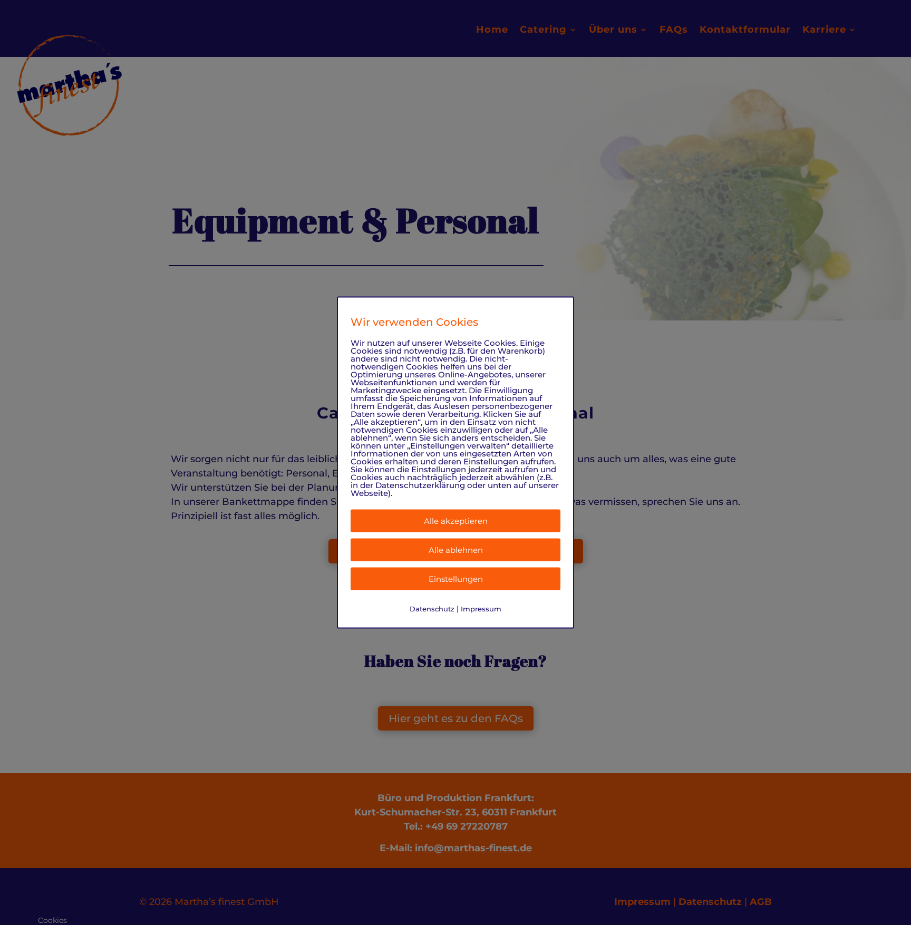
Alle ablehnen (456, 549)
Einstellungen (456, 578)
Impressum (481, 608)
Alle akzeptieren (456, 520)
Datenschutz (432, 608)
